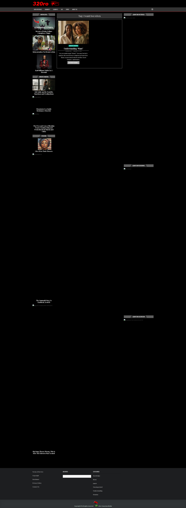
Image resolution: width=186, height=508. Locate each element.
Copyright (35, 475)
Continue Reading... (73, 63)
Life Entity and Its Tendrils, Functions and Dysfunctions (44, 93)
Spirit (67, 9)
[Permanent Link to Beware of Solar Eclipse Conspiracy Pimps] (44, 23)
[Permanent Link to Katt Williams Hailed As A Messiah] (44, 61)
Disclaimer (35, 479)
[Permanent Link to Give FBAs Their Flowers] (44, 144)
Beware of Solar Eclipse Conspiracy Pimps (44, 32)
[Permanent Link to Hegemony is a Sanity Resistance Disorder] (44, 101)
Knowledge (96, 476)
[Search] (152, 9)
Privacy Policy (36, 483)
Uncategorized (97, 487)
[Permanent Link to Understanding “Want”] (73, 32)
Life (62, 9)
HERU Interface (38, 9)
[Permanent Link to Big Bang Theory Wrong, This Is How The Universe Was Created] (44, 377)
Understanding (73, 46)
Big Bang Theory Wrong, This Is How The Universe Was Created (44, 452)
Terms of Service (37, 472)
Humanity (47, 9)
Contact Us (35, 487)
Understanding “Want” (73, 48)
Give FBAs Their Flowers (44, 151)
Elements (55, 9)
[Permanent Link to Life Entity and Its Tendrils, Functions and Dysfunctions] (44, 84)
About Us (74, 9)
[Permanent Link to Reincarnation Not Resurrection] (44, 42)
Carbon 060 (68, 51)
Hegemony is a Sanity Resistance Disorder (43, 110)
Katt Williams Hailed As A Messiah (44, 71)
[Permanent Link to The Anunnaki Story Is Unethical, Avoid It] (44, 226)
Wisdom (95, 494)
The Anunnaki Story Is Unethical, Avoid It (44, 301)
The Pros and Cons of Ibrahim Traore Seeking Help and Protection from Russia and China (43, 129)
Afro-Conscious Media (105, 506)
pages (95, 483)
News (95, 479)
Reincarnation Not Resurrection (44, 52)
